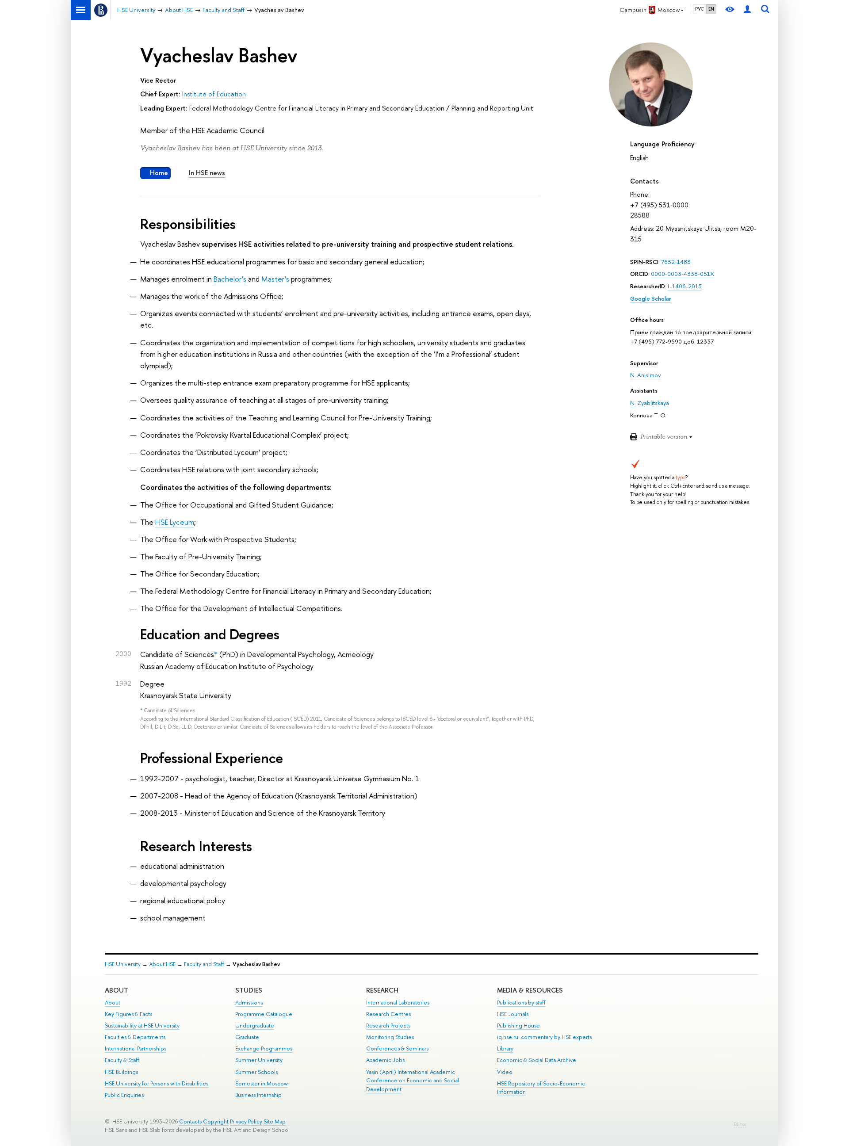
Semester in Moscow (261, 1083)
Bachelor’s (230, 279)
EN (711, 9)
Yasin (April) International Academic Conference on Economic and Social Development (412, 1080)
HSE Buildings (121, 1072)
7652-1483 (676, 262)
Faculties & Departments (135, 1037)
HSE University (123, 964)
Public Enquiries (124, 1095)
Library (505, 1048)
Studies (248, 990)
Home (159, 172)
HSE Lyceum (174, 522)
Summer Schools (256, 1072)
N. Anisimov (645, 375)
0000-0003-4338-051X (682, 274)
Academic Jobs (385, 1060)
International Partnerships (135, 1048)
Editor (740, 1124)
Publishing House (518, 1025)
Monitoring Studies (390, 1037)
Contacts (190, 1121)
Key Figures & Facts (128, 1014)
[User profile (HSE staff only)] (747, 10)
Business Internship (258, 1095)
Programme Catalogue (263, 1014)
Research (382, 990)
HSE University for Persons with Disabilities (156, 1083)
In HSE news (207, 172)
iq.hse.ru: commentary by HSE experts (544, 1037)
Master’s (275, 279)
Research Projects (388, 1025)
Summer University (259, 1060)
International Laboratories (397, 1002)
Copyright (216, 1121)
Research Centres (388, 1014)
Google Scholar (650, 298)
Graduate (247, 1037)
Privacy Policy (246, 1121)
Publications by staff (521, 1002)
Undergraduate (254, 1025)
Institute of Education (214, 94)
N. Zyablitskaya (649, 403)
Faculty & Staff (122, 1060)
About (116, 990)
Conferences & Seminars (397, 1048)
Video (504, 1072)
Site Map (275, 1121)
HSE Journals (512, 1014)
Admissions (249, 1002)
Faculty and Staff (204, 964)
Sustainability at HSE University (142, 1025)
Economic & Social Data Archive (536, 1060)
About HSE (162, 964)
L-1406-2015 (685, 286)
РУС (699, 9)
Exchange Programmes (263, 1048)
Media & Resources (530, 990)
